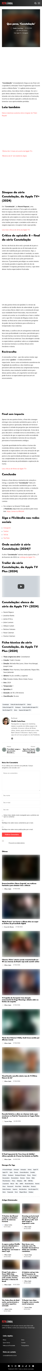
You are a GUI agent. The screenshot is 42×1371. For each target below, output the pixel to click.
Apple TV (35, 1169)
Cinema (16, 1172)
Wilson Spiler (7, 889)
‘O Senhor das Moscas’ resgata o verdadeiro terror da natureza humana (10, 1218)
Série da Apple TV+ (7, 710)
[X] (12, 1366)
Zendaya (31, 1192)
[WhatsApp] (23, 1366)
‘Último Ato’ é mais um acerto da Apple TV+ (17, 151)
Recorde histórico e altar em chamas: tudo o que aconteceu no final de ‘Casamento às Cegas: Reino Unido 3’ (20, 1116)
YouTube (6, 538)
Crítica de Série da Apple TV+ (18, 704)
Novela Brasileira (29, 1183)
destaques (18, 707)
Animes (29, 1169)
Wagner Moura (23, 1192)
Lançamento (6, 1183)
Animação (16, 1169)
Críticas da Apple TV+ (8, 707)
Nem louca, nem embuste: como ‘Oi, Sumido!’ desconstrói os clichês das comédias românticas (30, 1247)
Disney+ (34, 1175)
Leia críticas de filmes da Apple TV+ (14, 469)
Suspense (15, 1189)
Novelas (37, 1183)
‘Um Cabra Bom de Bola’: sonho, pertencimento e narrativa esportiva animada (11, 1303)
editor (33, 1178)
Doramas (22, 1178)
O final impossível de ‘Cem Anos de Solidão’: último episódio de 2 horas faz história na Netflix (20, 1155)
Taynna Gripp (8, 1121)
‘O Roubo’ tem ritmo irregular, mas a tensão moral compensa (30, 1302)
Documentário (6, 1178)
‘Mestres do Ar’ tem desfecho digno (14, 156)
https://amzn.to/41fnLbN (15, 511)
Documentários (14, 1178)
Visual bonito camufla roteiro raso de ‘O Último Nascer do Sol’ (19, 1077)
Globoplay (19, 1180)
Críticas (29, 704)
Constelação (6, 704)
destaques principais (20, 1175)
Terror (16, 1192)
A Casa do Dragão (7, 1169)
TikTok (5, 535)
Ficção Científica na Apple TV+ (30, 707)
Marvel (12, 1183)
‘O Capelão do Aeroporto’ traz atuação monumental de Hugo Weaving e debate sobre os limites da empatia (20, 1000)
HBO (25, 1180)
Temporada (10, 1192)
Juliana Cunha (8, 1225)
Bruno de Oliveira (9, 927)
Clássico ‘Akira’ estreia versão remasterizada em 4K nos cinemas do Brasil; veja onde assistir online (20, 961)
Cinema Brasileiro (24, 1172)
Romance (33, 1186)
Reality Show (26, 1186)
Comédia (32, 1172)
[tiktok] (26, 1366)
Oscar (4, 1186)
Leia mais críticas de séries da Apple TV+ (16, 230)
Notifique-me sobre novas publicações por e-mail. (17, 829)
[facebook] (8, 1366)
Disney (29, 1175)
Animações (23, 1169)
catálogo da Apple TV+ (27, 557)
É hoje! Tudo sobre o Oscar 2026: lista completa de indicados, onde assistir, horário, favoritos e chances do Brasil (10, 1277)
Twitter (6, 531)
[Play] (21, 586)
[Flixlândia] (7, 3)
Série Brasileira (23, 1189)
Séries (15, 710)
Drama (28, 1178)
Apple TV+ (5, 1172)
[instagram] (15, 1366)
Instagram (7, 528)
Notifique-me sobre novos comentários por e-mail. (17, 823)
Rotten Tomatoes (7, 1189)
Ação (11, 1172)
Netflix (21, 1183)
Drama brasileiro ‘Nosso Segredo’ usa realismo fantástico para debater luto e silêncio (19, 884)
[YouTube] (19, 1366)
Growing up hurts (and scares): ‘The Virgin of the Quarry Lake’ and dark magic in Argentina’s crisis (30, 1219)
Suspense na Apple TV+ (25, 710)
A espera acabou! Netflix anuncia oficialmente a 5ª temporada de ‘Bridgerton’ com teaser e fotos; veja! (11, 1247)
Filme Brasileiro (6, 1180)
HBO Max (30, 1180)
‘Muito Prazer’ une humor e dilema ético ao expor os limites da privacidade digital (20, 922)
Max (17, 1183)
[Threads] (29, 1366)
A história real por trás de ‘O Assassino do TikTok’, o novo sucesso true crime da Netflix (30, 1275)
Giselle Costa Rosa (18, 28)
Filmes (13, 1180)
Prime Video (18, 1186)
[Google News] (33, 1366)
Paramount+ (10, 1186)
